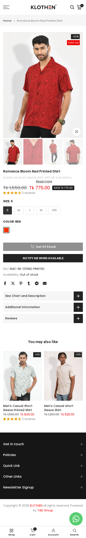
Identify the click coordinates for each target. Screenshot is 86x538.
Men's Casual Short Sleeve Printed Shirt (17, 408)
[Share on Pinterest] (21, 283)
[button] (12, 193)
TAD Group (45, 510)
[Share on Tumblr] (29, 283)
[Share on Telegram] (37, 283)
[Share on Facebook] (5, 283)
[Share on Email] (45, 283)
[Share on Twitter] (13, 283)
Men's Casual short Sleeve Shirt (58, 408)
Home (7, 20)
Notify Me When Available (43, 258)
